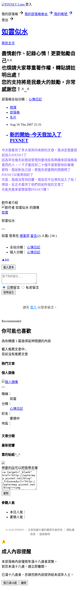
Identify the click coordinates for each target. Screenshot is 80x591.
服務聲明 (44, 534)
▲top (5, 259)
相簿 (13, 107)
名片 (13, 117)
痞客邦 (25, 236)
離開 (23, 582)
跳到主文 (8, 43)
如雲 (5, 212)
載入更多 (8, 267)
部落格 (15, 112)
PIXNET (19, 529)
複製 (6, 493)
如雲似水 (15, 31)
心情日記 (35, 99)
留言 (33, 236)
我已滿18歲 (10, 582)
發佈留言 (8, 292)
